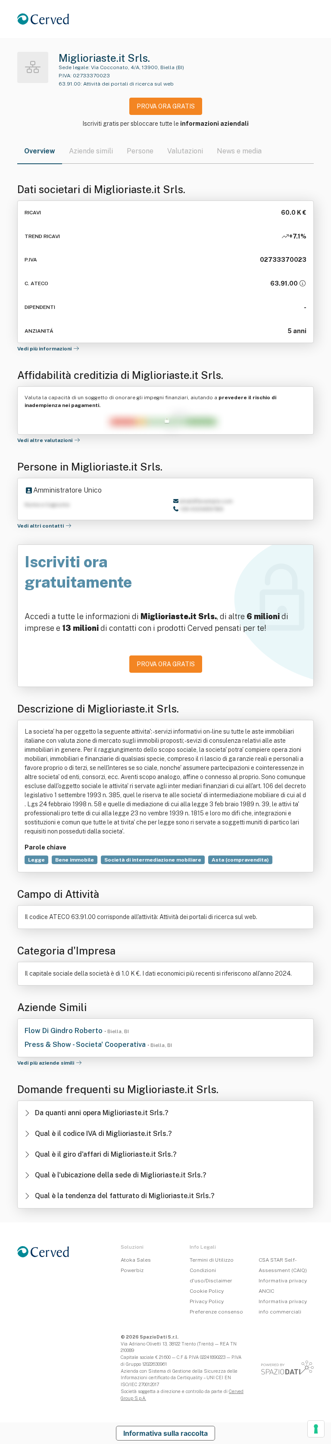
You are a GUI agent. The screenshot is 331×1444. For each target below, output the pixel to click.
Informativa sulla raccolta (165, 1433)
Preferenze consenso (216, 1312)
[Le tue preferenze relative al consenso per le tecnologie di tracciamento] (316, 1429)
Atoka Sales (136, 1260)
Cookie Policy (207, 1291)
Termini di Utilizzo (212, 1260)
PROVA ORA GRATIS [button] (166, 106)
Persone (140, 151)
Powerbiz (132, 1270)
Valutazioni (185, 151)
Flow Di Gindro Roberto (64, 1031)
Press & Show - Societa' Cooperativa (86, 1044)
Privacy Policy (207, 1301)
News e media (239, 151)
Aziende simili (91, 151)
